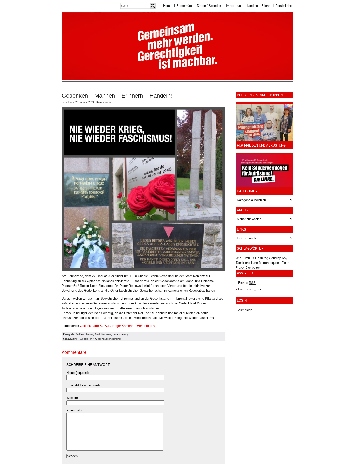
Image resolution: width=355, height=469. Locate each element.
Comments (249, 289)
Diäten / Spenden (207, 5)
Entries (247, 283)
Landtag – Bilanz (257, 5)
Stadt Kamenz (103, 334)
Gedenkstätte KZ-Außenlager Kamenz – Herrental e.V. (118, 326)
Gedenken (86, 338)
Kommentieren (104, 102)
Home (167, 5)
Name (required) (77, 373)
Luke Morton (260, 263)
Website (72, 398)
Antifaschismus (84, 334)
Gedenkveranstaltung (108, 338)
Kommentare (75, 410)
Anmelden (245, 310)
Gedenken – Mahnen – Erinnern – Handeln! (117, 95)
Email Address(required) (83, 385)
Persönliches (283, 5)
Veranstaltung (120, 334)
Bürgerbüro (183, 5)
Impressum (233, 5)
